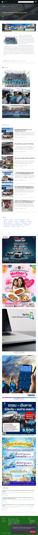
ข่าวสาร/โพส (8, 6)
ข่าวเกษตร (9, 520)
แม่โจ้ (23, 226)
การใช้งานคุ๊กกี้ (4, 521)
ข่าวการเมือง (14, 521)
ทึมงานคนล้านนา (8, 61)
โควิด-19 (5, 221)
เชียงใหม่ (11, 219)
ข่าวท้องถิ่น (9, 518)
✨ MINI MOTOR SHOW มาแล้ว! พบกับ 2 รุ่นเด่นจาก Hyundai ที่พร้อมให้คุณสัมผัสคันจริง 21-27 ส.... (24, 173)
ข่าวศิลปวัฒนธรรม (17, 520)
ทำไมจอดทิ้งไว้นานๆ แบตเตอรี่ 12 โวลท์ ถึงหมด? (24, 144)
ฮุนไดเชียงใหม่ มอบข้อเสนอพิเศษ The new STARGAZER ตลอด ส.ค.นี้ (23, 130)
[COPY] (1, 166)
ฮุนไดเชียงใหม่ (6, 219)
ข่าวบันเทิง (13, 520)
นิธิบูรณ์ (18, 226)
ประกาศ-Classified (10, 525)
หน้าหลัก (4, 6)
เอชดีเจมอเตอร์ (11, 221)
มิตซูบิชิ (16, 221)
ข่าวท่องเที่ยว (9, 521)
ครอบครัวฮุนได (29, 221)
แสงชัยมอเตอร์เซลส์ (22, 221)
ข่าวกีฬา (9, 519)
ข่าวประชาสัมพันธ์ (10, 522)
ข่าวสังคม (18, 521)
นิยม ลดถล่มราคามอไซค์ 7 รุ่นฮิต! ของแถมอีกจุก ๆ (25, 158)
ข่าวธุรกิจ (13, 518)
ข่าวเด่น (16, 519)
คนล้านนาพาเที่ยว (10, 524)
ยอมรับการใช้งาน (32, 531)
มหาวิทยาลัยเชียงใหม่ (7, 226)
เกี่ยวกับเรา (3, 520)
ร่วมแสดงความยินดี (17, 223)
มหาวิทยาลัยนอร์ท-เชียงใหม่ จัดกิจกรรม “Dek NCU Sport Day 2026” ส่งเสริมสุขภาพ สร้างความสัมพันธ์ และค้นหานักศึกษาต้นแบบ (18, 505)
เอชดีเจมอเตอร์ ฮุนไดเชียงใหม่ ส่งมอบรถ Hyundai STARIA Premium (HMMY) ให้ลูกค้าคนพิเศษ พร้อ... (25, 201)
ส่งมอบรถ (16, 219)
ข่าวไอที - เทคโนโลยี (16, 522)
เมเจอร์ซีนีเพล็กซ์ (22, 219)
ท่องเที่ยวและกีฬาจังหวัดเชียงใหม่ (8, 223)
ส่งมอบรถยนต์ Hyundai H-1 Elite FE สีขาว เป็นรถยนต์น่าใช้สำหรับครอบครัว (13, 224)
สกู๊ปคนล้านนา (10, 523)
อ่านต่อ (12, 6)
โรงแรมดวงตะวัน (24, 223)
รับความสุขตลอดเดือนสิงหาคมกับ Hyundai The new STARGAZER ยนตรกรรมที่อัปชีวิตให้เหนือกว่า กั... (25, 187)
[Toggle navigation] (35, 1)
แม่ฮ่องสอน (13, 226)
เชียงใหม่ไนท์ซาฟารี (27, 224)
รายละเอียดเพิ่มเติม (26, 531)
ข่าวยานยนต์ (12, 519)
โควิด (28, 219)
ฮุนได (30, 223)
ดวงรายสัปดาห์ (15, 523)
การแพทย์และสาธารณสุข (17, 524)
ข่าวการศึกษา (4, 14)
